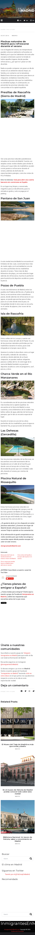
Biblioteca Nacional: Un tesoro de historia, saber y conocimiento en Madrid (17, 839)
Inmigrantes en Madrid (9, 655)
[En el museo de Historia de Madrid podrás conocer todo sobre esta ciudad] (18, 769)
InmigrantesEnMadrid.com (11, 546)
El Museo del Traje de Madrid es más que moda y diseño (18, 745)
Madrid (15, 35)
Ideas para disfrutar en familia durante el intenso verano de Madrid (8, 556)
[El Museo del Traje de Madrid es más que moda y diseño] (18, 724)
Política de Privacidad (17, 931)
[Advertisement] (17, 138)
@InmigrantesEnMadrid (9, 664)
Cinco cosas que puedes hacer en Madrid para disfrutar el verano (8, 563)
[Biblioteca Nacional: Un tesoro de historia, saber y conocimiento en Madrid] (18, 817)
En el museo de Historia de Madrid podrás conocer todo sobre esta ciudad (18, 792)
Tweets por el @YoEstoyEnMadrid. (17, 874)
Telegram (26, 653)
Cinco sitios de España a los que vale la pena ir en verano (25, 556)
